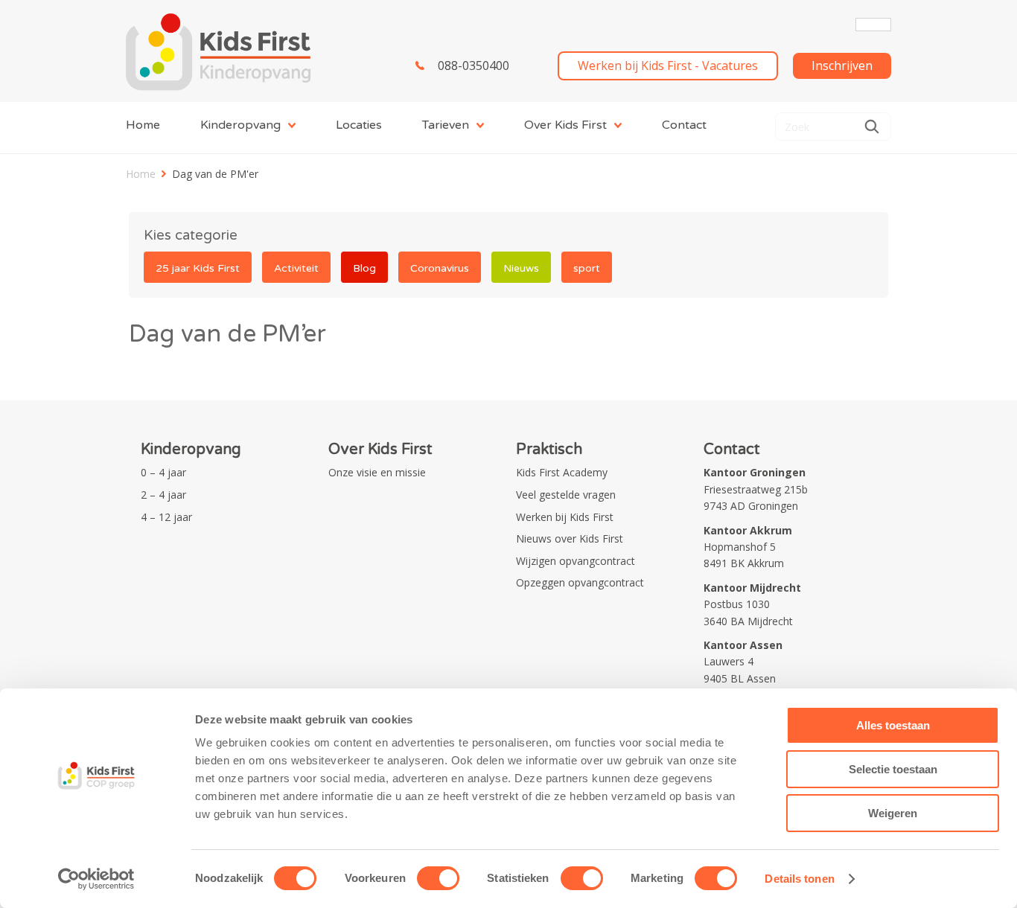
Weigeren (892, 813)
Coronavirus (439, 268)
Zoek (872, 126)
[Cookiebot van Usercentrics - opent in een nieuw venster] (96, 879)
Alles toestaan (893, 725)
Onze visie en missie (377, 472)
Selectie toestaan (893, 769)
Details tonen (799, 878)
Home (143, 125)
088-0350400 (473, 65)
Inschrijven (842, 65)
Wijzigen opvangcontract (575, 561)
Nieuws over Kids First (569, 538)
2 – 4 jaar (163, 494)
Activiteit (296, 268)
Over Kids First (565, 125)
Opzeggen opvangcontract (580, 582)
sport (586, 268)
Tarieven (445, 125)
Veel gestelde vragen (566, 494)
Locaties (359, 125)
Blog (364, 268)
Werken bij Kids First (564, 517)
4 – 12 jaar (166, 517)
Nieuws (521, 268)
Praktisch (549, 449)
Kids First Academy (562, 472)
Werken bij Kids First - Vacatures (668, 65)
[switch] (438, 878)
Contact (684, 125)
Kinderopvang (240, 125)
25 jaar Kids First (198, 268)
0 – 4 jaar (163, 472)
